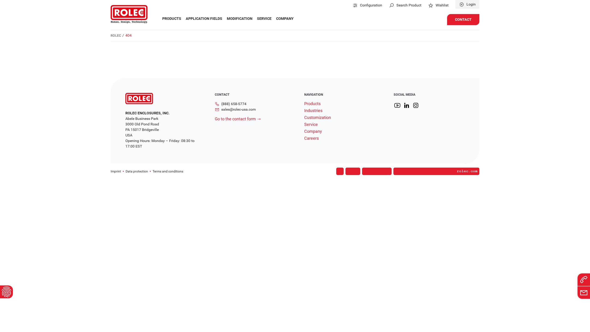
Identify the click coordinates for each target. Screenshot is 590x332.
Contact (463, 19)
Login (471, 4)
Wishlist (442, 5)
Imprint (116, 171)
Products (171, 19)
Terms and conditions (168, 171)
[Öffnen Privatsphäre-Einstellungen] (6, 291)
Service (264, 19)
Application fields (204, 19)
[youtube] (397, 105)
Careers (311, 138)
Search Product (408, 5)
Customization (317, 118)
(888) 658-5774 (233, 104)
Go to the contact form (235, 118)
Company (285, 19)
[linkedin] (406, 105)
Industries (313, 111)
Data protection (137, 171)
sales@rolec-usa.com (238, 109)
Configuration (371, 5)
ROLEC (116, 35)
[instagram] (415, 105)
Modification (239, 19)
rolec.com (467, 171)
